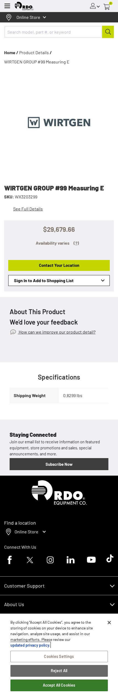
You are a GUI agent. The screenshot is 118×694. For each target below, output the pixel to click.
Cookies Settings (59, 656)
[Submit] (108, 32)
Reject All (59, 670)
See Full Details (28, 208)
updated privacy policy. (30, 645)
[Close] (109, 623)
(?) (76, 242)
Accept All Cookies (59, 685)
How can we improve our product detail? (56, 331)
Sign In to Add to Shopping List (44, 280)
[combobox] (59, 32)
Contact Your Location (59, 265)
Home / (11, 52)
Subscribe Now (59, 464)
